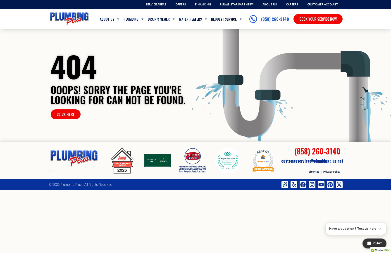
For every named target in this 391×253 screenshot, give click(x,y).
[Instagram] (312, 184)
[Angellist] (284, 184)
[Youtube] (321, 184)
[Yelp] (294, 184)
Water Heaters (190, 19)
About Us (269, 4)
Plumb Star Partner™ (236, 4)
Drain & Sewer (159, 19)
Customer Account (322, 4)
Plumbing (131, 19)
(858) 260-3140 (317, 151)
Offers (180, 4)
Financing (203, 4)
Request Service (224, 19)
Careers (292, 4)
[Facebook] (303, 184)
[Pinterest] (330, 184)
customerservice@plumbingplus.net (312, 161)
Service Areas (155, 4)
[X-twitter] (339, 184)
